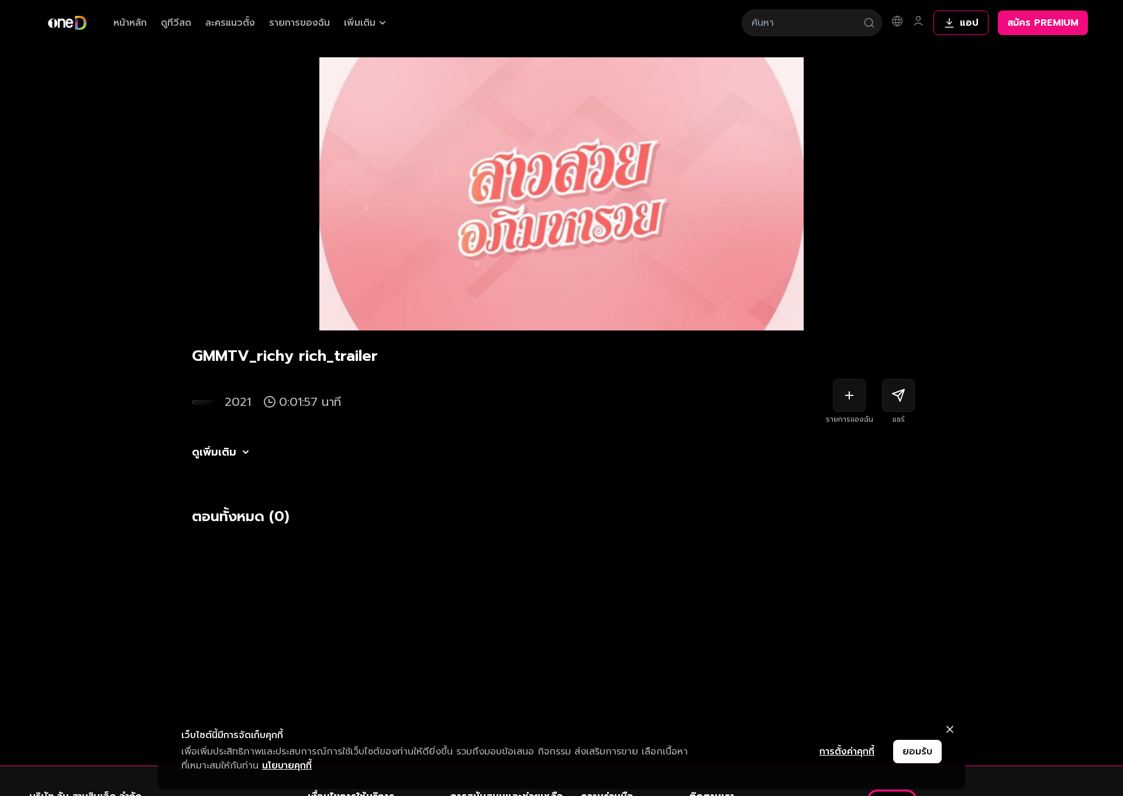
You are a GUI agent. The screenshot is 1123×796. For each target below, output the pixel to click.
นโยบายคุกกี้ (287, 766)
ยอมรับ (917, 752)
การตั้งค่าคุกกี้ (846, 752)
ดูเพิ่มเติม (214, 452)
